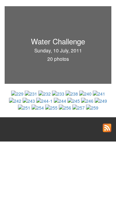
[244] (60, 100)
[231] (31, 93)
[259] (92, 107)
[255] (52, 107)
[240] (86, 93)
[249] (101, 100)
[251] (25, 107)
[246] (88, 100)
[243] (29, 100)
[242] (16, 100)
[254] (38, 107)
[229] (18, 93)
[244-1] (45, 100)
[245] (74, 100)
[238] (72, 93)
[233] (59, 93)
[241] (99, 93)
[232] (45, 93)
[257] (79, 107)
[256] (65, 107)
